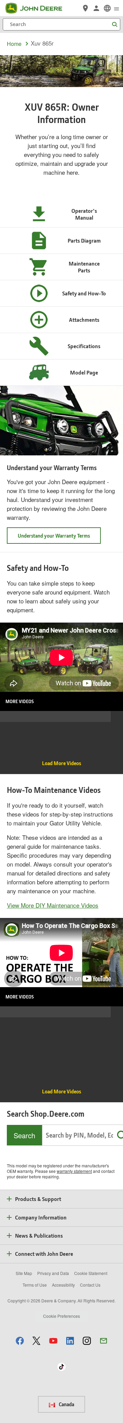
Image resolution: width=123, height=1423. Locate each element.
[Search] (114, 24)
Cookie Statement (90, 1273)
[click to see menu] (116, 8)
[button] (20, 1340)
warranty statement (74, 1171)
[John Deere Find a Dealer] (85, 8)
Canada (66, 1404)
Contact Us (90, 1285)
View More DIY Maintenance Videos (52, 905)
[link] (107, 8)
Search (24, 1135)
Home (14, 44)
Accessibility (63, 1285)
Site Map (24, 1273)
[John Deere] (37, 8)
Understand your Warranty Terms (54, 535)
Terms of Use (35, 1285)
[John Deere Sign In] (96, 8)
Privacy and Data (53, 1273)
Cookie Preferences (61, 1316)
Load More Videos (61, 763)
